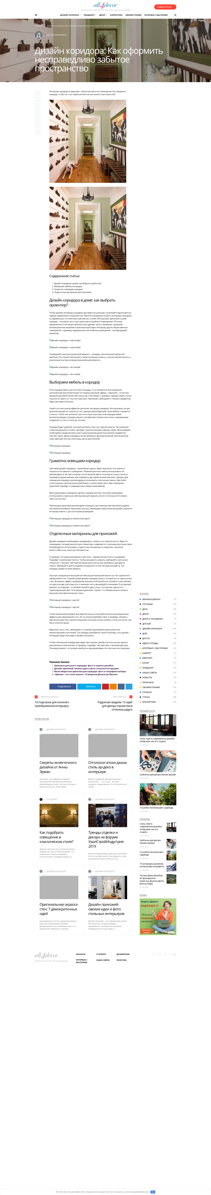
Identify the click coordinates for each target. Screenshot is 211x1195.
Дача (145, 609)
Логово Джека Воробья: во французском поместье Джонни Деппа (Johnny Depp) (152, 879)
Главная (38, 26)
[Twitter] (159, 954)
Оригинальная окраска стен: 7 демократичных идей (58, 909)
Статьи (146, 697)
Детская (146, 623)
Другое (146, 638)
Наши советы (149, 672)
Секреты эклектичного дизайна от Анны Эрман (58, 767)
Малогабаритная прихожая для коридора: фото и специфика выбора (90, 671)
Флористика (149, 702)
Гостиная (147, 604)
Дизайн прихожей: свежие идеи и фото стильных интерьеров (86, 668)
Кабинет (146, 653)
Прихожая (147, 682)
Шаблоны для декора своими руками (158, 774)
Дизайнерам (123, 954)
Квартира (147, 658)
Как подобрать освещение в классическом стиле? (56, 837)
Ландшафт (148, 667)
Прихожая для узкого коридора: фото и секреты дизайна (84, 665)
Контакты (81, 954)
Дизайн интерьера (152, 628)
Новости (147, 677)
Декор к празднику (152, 619)
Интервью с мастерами (155, 648)
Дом (144, 633)
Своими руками (151, 687)
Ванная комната (151, 599)
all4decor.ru (63, 961)
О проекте (101, 954)
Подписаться (164, 7)
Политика (122, 960)
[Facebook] (154, 954)
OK (153, 1192)
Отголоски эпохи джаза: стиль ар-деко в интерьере (107, 767)
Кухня (145, 663)
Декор (145, 614)
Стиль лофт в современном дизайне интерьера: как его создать (157, 740)
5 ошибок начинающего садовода (156, 807)
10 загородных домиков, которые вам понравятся (152, 865)
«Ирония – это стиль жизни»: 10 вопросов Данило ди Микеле (85, 674)
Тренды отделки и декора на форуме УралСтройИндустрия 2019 (105, 839)
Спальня (147, 692)
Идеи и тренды (150, 643)
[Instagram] (165, 954)
